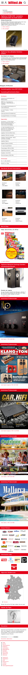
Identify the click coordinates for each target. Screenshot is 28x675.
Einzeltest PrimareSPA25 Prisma (19, 220)
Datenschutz (6, 661)
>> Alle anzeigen (5, 28)
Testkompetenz (6, 645)
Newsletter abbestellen (6, 639)
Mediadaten (5, 658)
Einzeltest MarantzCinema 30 (18, 202)
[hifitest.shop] (14, 569)
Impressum (5, 657)
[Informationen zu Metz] (16, 542)
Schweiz (6, 602)
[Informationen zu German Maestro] (4, 539)
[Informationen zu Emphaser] (11, 535)
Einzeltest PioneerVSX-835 (18, 184)
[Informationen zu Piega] (10, 546)
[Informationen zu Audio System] (10, 531)
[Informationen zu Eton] (23, 535)
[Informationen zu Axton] (16, 531)
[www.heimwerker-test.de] (17, 562)
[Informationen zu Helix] (17, 539)
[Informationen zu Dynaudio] (5, 535)
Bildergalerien (6, 649)
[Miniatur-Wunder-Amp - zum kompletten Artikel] (14, 39)
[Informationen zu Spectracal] (24, 546)
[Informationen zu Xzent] (17, 549)
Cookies (4, 663)
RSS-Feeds (5, 652)
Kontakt (4, 664)
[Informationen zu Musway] (22, 542)
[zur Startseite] (15, 3)
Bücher (4, 644)
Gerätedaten (6, 648)
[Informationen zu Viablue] (10, 550)
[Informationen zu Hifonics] (24, 539)
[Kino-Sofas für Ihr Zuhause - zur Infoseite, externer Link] (14, 74)
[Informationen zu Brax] (23, 531)
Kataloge (5, 650)
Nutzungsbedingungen (8, 665)
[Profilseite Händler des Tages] (14, 617)
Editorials (5, 655)
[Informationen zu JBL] (4, 542)
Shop (4, 642)
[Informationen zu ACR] (4, 531)
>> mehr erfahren (5, 261)
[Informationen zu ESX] (17, 535)
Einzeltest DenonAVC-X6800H (5, 202)
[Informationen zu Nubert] (4, 546)
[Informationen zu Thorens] (4, 550)
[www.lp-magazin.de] (24, 562)
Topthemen (5, 653)
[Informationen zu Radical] (17, 546)
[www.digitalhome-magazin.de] (4, 562)
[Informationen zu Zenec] (23, 549)
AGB (4, 660)
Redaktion (5, 646)
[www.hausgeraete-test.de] (10, 562)
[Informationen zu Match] (9, 542)
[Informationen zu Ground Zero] (10, 539)
